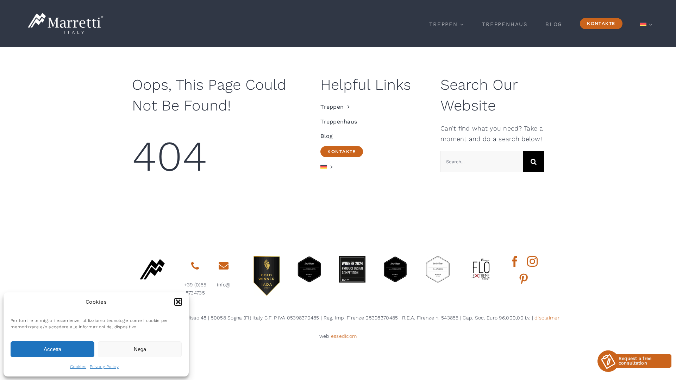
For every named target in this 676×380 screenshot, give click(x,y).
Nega (140, 349)
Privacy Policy (104, 366)
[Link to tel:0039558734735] (195, 266)
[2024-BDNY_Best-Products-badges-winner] (352, 259)
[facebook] (514, 261)
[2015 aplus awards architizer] (438, 259)
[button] (178, 301)
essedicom (344, 336)
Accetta (52, 349)
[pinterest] (523, 279)
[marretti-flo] (481, 259)
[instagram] (532, 261)
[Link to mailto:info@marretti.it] (223, 266)
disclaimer (546, 318)
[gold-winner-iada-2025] (267, 259)
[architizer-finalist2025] (309, 259)
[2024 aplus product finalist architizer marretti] (395, 259)
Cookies (78, 366)
